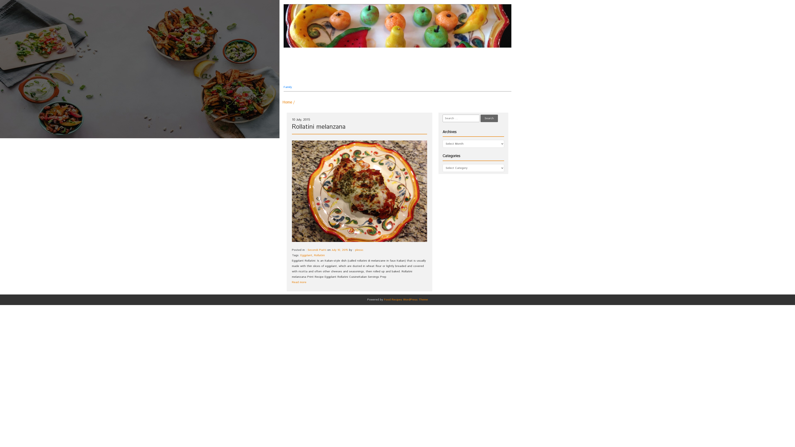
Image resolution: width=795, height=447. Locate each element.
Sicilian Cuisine (420, 79)
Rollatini (319, 255)
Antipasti (416, 58)
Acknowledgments (384, 58)
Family (304, 71)
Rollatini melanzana (319, 127)
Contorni (440, 58)
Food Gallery (388, 79)
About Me (352, 58)
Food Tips (405, 69)
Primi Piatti (430, 69)
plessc (359, 250)
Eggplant (306, 255)
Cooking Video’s (358, 69)
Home (287, 102)
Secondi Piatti (356, 79)
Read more (299, 282)
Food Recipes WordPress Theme (406, 300)
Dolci (383, 69)
